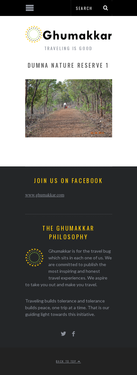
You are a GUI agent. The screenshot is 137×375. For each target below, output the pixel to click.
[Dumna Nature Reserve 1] (68, 135)
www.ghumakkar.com (44, 195)
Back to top (67, 361)
